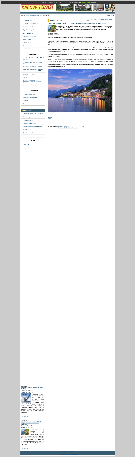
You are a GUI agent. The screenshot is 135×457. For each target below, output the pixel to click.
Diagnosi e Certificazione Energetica (68, 128)
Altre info (93, 2)
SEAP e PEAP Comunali (62, 126)
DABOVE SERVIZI (67, 6)
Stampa (50, 117)
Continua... (24, 407)
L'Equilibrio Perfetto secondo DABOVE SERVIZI (32, 380)
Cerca (108, 15)
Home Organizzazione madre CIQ (33, 15)
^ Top (82, 126)
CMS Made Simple (73, 454)
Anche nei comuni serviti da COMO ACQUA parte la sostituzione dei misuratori (31, 415)
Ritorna (49, 118)
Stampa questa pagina (107, 19)
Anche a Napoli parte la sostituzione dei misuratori (32, 446)
